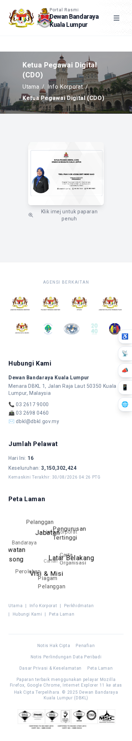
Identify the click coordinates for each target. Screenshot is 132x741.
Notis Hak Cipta (53, 645)
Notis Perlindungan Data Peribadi (66, 656)
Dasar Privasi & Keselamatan (50, 668)
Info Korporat (65, 86)
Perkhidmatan (79, 605)
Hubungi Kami (27, 614)
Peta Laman (61, 614)
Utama (31, 86)
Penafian (85, 645)
